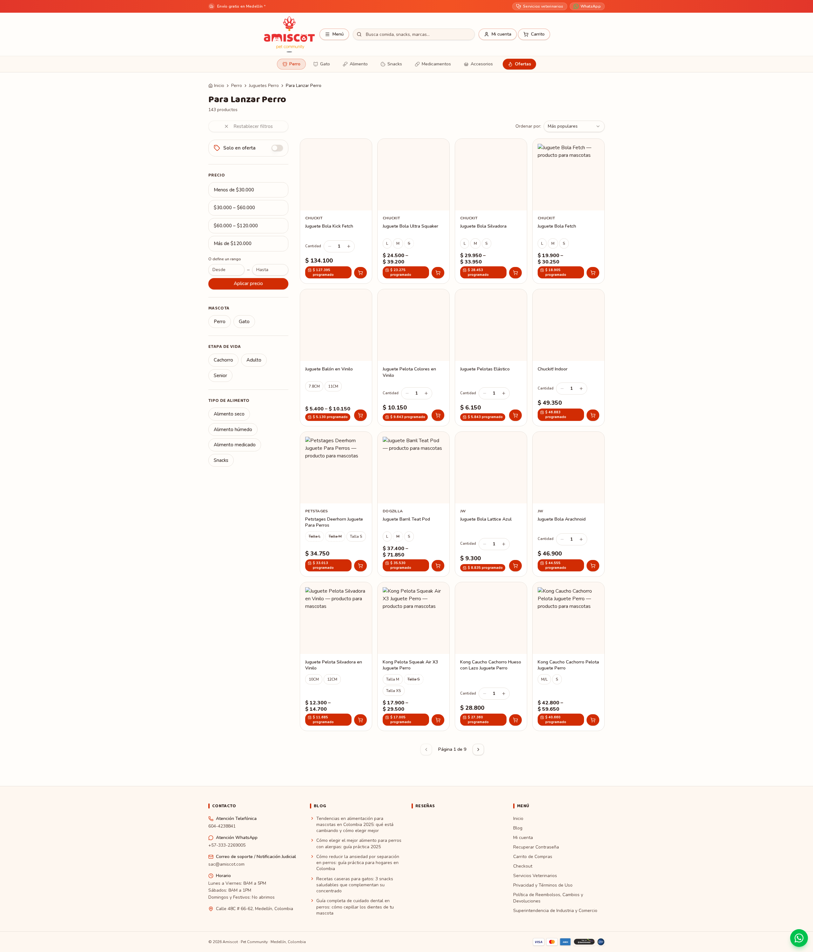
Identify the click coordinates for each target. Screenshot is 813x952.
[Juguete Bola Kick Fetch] (336, 211)
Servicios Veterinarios (535, 876)
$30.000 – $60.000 (234, 207)
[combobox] (574, 126)
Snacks (394, 64)
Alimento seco (229, 414)
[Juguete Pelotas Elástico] (491, 357)
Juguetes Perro (264, 86)
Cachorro (223, 360)
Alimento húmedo (233, 429)
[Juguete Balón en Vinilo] (336, 357)
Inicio (219, 86)
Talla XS (393, 690)
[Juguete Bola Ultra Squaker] (413, 211)
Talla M (335, 536)
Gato (325, 64)
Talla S (356, 536)
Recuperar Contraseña (536, 847)
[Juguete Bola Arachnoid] (568, 504)
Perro (294, 64)
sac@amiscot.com (226, 864)
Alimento (359, 64)
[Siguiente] (478, 749)
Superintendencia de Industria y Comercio (555, 911)
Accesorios (482, 64)
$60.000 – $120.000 (236, 226)
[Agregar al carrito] (360, 272)
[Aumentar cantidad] (348, 246)
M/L (544, 679)
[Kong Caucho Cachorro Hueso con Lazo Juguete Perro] (491, 656)
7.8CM (314, 386)
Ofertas (523, 64)
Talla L (314, 536)
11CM (333, 386)
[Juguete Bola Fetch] (568, 211)
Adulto (253, 360)
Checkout (522, 866)
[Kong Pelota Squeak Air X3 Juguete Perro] (413, 656)
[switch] (277, 148)
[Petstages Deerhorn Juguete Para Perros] (336, 504)
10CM (314, 679)
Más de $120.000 (233, 243)
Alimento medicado (235, 445)
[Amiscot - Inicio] (289, 34)
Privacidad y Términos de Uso (543, 885)
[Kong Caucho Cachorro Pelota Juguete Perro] (568, 656)
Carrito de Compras (532, 857)
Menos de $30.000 (234, 190)
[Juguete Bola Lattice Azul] (491, 504)
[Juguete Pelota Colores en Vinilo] (413, 357)
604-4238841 (222, 826)
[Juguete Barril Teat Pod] (413, 504)
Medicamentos (436, 64)
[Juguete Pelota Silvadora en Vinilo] (336, 656)
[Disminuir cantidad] (329, 246)
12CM (332, 679)
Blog (517, 828)
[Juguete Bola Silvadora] (491, 211)
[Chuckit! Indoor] (568, 357)
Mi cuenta (523, 838)
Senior (220, 375)
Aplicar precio (248, 283)
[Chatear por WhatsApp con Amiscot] (799, 938)
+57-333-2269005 (226, 845)
